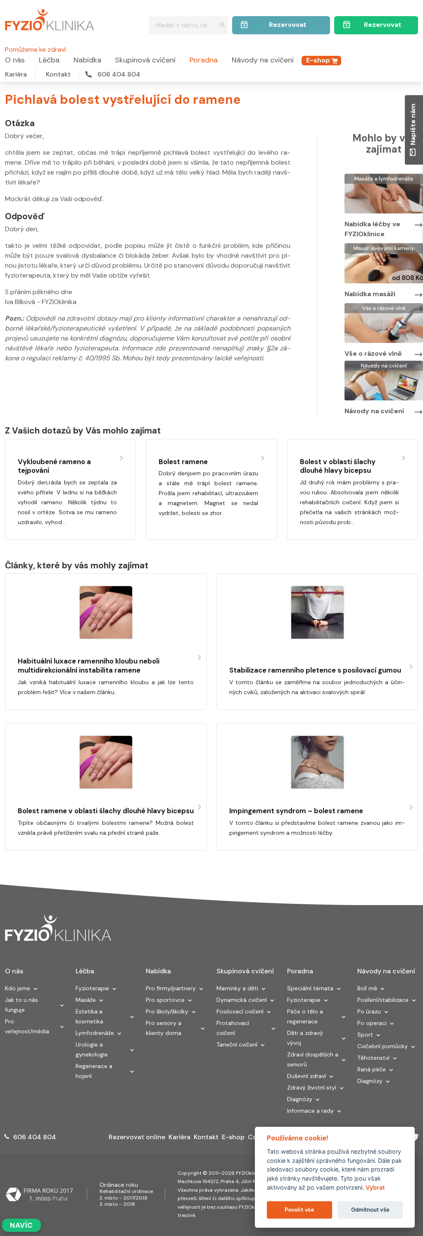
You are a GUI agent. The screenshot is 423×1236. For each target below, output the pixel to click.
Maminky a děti (237, 988)
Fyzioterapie (92, 988)
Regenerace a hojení (94, 1071)
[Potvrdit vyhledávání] (222, 25)
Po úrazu (369, 1011)
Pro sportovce (165, 1000)
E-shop (318, 60)
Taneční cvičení (236, 1044)
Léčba (49, 60)
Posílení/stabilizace (383, 1000)
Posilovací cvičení (240, 1011)
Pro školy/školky (167, 1011)
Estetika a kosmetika (89, 1016)
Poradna (204, 60)
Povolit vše (299, 1209)
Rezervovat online (137, 1137)
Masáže (86, 1000)
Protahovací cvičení (232, 1028)
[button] (35, 989)
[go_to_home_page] (58, 928)
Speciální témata (310, 988)
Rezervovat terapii (383, 27)
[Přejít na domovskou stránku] (49, 18)
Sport (365, 1034)
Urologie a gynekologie (92, 1049)
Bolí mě (367, 988)
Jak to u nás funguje (21, 1004)
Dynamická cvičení (241, 1000)
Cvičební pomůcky (382, 1046)
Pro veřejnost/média (27, 1026)
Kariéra (16, 74)
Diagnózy (299, 1099)
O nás (15, 60)
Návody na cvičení (263, 60)
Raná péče (371, 1069)
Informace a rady (310, 1110)
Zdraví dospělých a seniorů (312, 1059)
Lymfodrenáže (95, 1033)
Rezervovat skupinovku (288, 27)
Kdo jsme (17, 988)
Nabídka (87, 60)
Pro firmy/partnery (171, 988)
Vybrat (375, 1187)
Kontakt (58, 74)
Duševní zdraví (306, 1076)
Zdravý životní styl (311, 1087)
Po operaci (372, 1023)
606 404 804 (118, 74)
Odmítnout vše (370, 1209)
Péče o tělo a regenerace (305, 1016)
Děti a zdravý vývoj (305, 1038)
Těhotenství (373, 1057)
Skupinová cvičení (145, 60)
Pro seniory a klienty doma (163, 1028)
